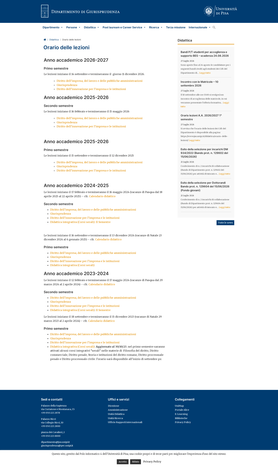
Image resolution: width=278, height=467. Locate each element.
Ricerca (154, 27)
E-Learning (181, 414)
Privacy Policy (183, 422)
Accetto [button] (123, 461)
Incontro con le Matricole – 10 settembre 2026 (199, 83)
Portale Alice (182, 409)
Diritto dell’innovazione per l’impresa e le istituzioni (91, 89)
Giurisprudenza (67, 85)
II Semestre (103, 310)
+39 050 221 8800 (50, 435)
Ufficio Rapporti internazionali (125, 422)
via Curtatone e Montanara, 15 (58, 409)
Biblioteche (181, 418)
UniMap (179, 405)
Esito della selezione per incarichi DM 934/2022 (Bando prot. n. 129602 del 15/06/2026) (204, 153)
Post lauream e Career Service (122, 27)
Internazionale (198, 27)
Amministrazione (118, 409)
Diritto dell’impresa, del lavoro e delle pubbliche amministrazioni (100, 80)
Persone (71, 27)
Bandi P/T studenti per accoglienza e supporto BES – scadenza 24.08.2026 (205, 53)
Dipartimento (51, 27)
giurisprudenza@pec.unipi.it (57, 445)
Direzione (113, 405)
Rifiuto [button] (135, 461)
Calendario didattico (102, 196)
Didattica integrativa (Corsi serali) (72, 265)
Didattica (90, 27)
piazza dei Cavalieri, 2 (53, 432)
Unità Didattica (116, 414)
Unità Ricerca (115, 418)
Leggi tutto (205, 72)
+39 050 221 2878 (50, 412)
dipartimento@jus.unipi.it (55, 442)
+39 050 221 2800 (50, 426)
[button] (214, 27)
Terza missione (175, 27)
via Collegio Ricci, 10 (52, 422)
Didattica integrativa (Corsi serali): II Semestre (80, 222)
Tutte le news (225, 222)
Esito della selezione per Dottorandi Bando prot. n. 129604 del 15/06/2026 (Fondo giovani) (205, 186)
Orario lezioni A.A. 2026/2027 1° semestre (201, 117)
